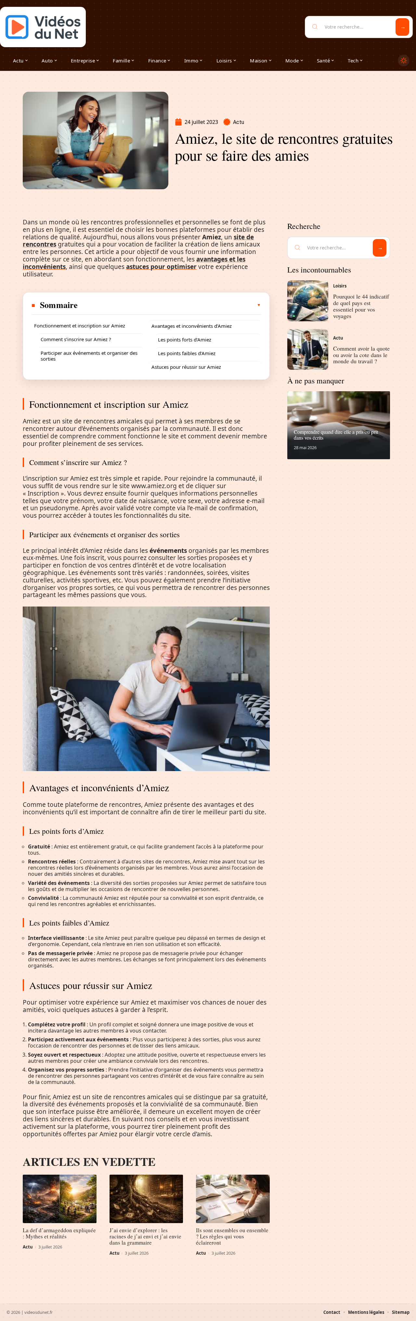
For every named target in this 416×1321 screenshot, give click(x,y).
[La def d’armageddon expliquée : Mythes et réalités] (60, 1199)
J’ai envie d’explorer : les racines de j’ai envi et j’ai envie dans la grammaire (145, 1236)
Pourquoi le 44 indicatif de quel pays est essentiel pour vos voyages (361, 305)
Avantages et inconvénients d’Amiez (191, 326)
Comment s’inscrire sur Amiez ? (76, 339)
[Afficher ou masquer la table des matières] (169, 305)
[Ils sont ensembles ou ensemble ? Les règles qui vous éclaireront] (233, 1199)
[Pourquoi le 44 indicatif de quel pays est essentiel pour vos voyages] (307, 300)
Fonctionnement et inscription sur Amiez (79, 325)
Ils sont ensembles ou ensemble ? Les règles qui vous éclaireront (232, 1236)
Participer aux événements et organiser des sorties (89, 356)
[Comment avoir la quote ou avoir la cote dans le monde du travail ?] (307, 349)
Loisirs (339, 286)
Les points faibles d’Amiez (186, 353)
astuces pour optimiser (161, 266)
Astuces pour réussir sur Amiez (186, 367)
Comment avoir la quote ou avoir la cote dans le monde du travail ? (361, 354)
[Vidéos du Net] (43, 27)
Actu (238, 122)
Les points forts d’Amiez (184, 339)
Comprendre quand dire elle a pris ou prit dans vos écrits (336, 434)
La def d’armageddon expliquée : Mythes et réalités (59, 1233)
